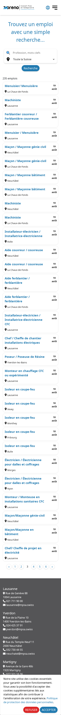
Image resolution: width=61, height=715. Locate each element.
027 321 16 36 (14, 674)
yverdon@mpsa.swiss (19, 629)
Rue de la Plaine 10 (17, 619)
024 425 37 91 (14, 625)
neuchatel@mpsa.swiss (20, 653)
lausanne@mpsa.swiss (20, 605)
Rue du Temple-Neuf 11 (18, 644)
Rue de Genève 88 (15, 595)
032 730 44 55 (14, 650)
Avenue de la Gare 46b (18, 668)
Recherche (31, 68)
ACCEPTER (49, 710)
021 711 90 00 (14, 601)
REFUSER (31, 710)
